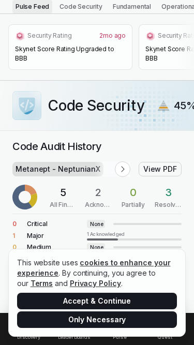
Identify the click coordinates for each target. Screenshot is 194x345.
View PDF (160, 168)
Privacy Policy (95, 283)
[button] (122, 169)
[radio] (32, 6)
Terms (42, 283)
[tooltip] (134, 236)
